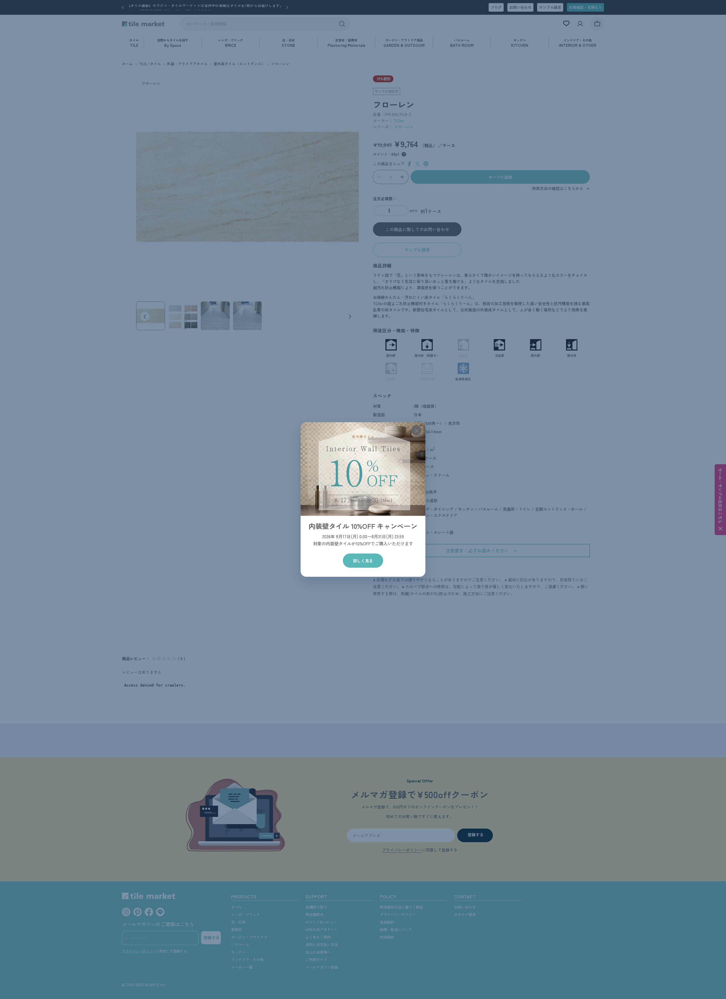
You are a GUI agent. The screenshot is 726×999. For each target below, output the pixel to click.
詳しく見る (363, 560)
